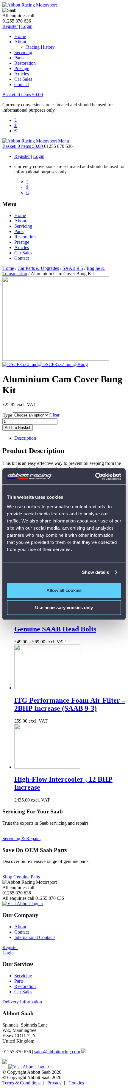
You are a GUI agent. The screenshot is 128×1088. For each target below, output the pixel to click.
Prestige (21, 68)
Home (20, 36)
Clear (54, 414)
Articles (21, 73)
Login (26, 26)
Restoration (25, 63)
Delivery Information (22, 1001)
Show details (95, 572)
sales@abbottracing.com (57, 1051)
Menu (63, 140)
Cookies (76, 1082)
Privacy (54, 1082)
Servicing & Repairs (21, 838)
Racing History (40, 47)
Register (10, 26)
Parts (19, 57)
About (20, 41)
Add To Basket (17, 427)
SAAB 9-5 (73, 268)
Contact (21, 84)
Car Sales (23, 79)
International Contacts (34, 937)
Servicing (23, 52)
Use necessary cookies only (64, 607)
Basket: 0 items (22, 94)
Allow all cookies (64, 590)
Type (7, 415)
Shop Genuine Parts (21, 876)
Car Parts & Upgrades (38, 268)
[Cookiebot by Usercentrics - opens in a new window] (95, 476)
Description (25, 438)
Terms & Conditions (21, 1082)
